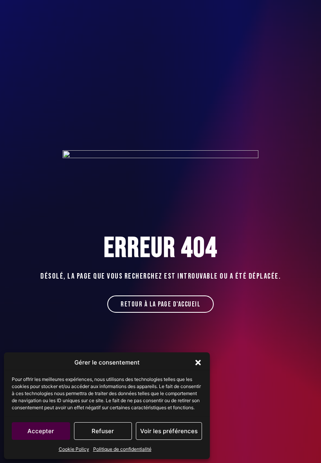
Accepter (40, 431)
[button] (198, 362)
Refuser (103, 431)
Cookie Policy (74, 449)
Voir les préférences (169, 431)
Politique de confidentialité (122, 449)
